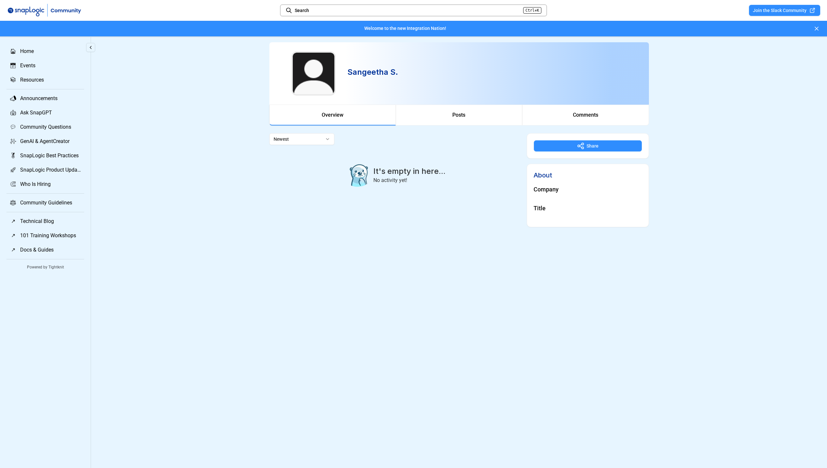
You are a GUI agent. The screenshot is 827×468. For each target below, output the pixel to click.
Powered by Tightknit (45, 267)
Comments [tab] (585, 115)
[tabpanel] (459, 180)
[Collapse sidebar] (90, 47)
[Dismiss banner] (816, 28)
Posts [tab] (458, 115)
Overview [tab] (332, 115)
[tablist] (459, 115)
